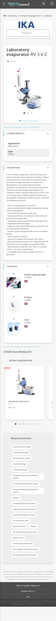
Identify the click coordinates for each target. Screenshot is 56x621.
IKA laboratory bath (20, 520)
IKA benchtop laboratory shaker (25, 483)
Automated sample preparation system (25, 490)
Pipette (33, 526)
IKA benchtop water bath (23, 543)
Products (27, 32)
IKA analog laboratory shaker (24, 555)
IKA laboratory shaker (21, 458)
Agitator (16, 498)
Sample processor (20, 469)
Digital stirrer (18, 538)
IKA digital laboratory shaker (24, 503)
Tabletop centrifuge (21, 452)
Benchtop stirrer (19, 526)
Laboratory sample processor (25, 509)
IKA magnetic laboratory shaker (25, 549)
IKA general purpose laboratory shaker (25, 476)
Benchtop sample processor (24, 515)
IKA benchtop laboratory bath (24, 532)
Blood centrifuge (19, 464)
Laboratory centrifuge (21, 447)
